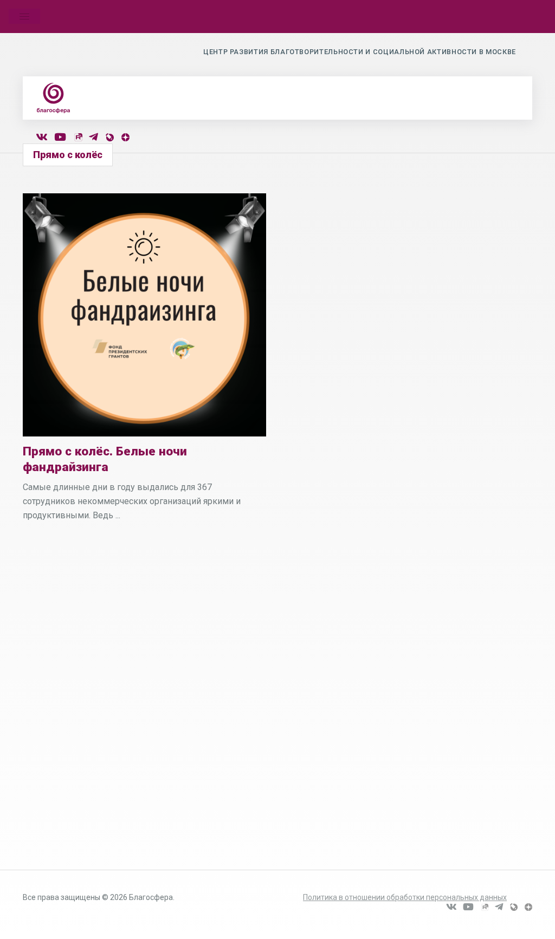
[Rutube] (77, 137)
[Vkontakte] (42, 137)
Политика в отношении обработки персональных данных (405, 897)
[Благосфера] (54, 98)
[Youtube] (60, 137)
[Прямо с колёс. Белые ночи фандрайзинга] (144, 314)
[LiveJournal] (109, 137)
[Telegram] (93, 137)
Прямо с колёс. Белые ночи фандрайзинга (105, 459)
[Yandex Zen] (125, 137)
